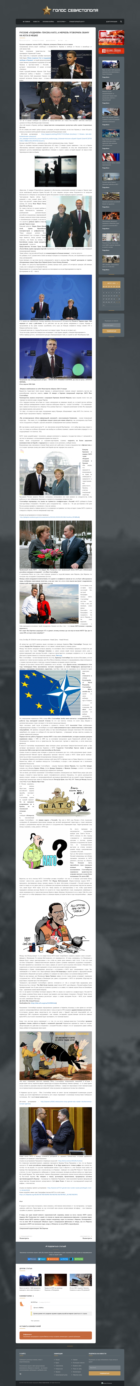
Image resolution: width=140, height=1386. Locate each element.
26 (109, 302)
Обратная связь (77, 1375)
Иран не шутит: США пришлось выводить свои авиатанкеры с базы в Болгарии (30, 1290)
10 (103, 296)
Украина (58, 1372)
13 (111, 296)
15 (117, 296)
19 (109, 299)
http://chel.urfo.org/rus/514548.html (43, 1003)
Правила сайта (77, 1366)
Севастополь (59, 1366)
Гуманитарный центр (76, 21)
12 (109, 296)
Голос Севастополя (44, 1382)
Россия (58, 1360)
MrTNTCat (34, 1302)
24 (103, 302)
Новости (36, 21)
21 (114, 299)
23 (119, 299)
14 (114, 296)
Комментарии (77, 1372)
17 (103, 299)
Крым (57, 1363)
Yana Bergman (51, 40)
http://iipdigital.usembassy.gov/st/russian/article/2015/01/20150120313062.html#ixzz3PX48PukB (49, 517)
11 (106, 296)
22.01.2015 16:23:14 (25, 40)
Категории (61, 21)
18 (106, 299)
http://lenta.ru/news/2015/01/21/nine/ (70, 1161)
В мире (42, 40)
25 (106, 302)
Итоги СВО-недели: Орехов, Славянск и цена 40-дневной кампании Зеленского (79, 1290)
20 (111, 299)
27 (111, 302)
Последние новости (78, 1363)
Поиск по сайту (77, 1369)
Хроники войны (48, 21)
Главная (27, 21)
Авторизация (112, 21)
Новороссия (59, 1369)
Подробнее (105, 77)
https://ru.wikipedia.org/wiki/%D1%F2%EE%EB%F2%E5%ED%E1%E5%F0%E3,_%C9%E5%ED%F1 (49, 1194)
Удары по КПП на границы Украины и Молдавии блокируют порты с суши (53, 1290)
